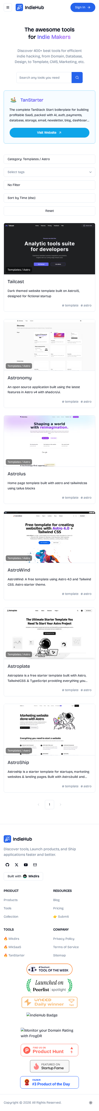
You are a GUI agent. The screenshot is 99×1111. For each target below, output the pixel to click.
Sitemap (59, 955)
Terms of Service (66, 947)
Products (10, 900)
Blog (56, 900)
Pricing (58, 908)
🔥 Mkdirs (11, 939)
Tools (7, 908)
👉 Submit (61, 917)
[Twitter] (16, 864)
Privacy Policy (63, 939)
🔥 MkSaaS (12, 947)
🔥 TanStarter (14, 955)
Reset (49, 211)
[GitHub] (7, 864)
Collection (11, 917)
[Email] (35, 864)
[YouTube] (25, 864)
